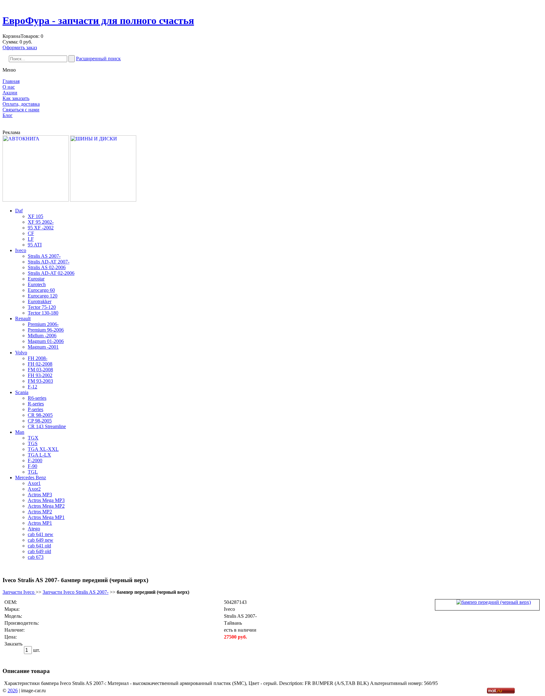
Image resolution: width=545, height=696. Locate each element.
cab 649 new (40, 540)
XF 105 (35, 216)
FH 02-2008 (40, 364)
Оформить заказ (20, 47)
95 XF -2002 (41, 227)
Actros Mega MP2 (46, 506)
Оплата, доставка (21, 104)
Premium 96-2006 (46, 330)
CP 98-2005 (40, 420)
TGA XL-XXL (43, 449)
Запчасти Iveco (19, 592)
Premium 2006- (43, 324)
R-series (36, 403)
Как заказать (16, 98)
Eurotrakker (39, 301)
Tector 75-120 (42, 307)
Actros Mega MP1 (46, 517)
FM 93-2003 (40, 381)
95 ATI (35, 244)
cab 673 (36, 557)
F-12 (32, 386)
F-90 (32, 466)
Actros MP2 (40, 511)
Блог (8, 115)
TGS (33, 443)
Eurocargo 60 (41, 290)
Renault (23, 318)
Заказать (13, 643)
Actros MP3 (40, 494)
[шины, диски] (103, 200)
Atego (34, 528)
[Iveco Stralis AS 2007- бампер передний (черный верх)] (493, 602)
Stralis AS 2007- (44, 256)
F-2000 (35, 460)
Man (19, 432)
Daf (19, 210)
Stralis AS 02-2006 (47, 267)
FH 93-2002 (40, 375)
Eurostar (36, 278)
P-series (35, 409)
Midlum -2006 (42, 335)
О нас (9, 87)
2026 (13, 690)
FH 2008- (37, 358)
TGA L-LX (39, 454)
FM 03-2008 (40, 369)
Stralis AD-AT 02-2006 (51, 273)
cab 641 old (39, 545)
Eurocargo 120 (42, 295)
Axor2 (34, 489)
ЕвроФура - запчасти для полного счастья (98, 20)
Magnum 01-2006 (46, 341)
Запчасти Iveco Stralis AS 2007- (75, 592)
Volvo (21, 352)
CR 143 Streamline (47, 426)
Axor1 (34, 483)
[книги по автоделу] (36, 200)
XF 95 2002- (41, 222)
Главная (11, 81)
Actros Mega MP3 (46, 500)
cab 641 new (40, 534)
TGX (33, 437)
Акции (10, 92)
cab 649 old (39, 551)
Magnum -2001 (43, 347)
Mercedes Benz (30, 477)
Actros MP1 (40, 523)
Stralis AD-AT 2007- (48, 261)
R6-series (37, 398)
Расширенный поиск (98, 58)
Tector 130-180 (43, 313)
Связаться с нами (21, 109)
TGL (33, 472)
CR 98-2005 (40, 415)
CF (31, 233)
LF (31, 239)
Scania (21, 392)
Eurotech (37, 284)
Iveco (20, 250)
